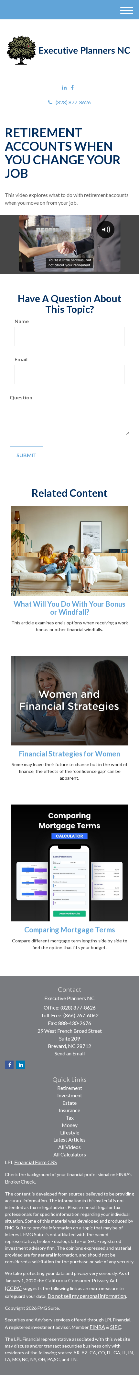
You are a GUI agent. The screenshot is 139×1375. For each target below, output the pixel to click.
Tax (70, 1117)
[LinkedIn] (64, 87)
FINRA (97, 1327)
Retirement (69, 1088)
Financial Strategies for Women (69, 753)
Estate (69, 1103)
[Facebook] (72, 87)
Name (22, 321)
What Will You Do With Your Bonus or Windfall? (69, 608)
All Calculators (69, 1154)
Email (21, 359)
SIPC (115, 1327)
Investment (69, 1095)
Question (21, 397)
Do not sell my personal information (87, 1296)
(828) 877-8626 (73, 102)
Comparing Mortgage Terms (69, 929)
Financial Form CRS (35, 1162)
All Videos (69, 1147)
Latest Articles (69, 1139)
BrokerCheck (20, 1181)
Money (70, 1125)
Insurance (69, 1110)
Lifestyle (69, 1132)
